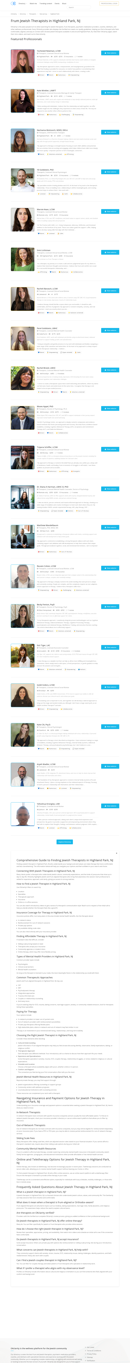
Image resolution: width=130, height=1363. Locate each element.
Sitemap (90, 1357)
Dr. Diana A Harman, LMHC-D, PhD (52, 487)
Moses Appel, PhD (45, 406)
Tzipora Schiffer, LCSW (47, 447)
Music (64, 3)
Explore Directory (65, 842)
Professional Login (109, 3)
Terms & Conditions (94, 1351)
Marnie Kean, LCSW (46, 209)
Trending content (45, 3)
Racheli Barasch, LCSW (47, 288)
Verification (91, 1361)
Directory (22, 3)
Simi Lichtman (43, 250)
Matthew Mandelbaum (47, 525)
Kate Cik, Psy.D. (44, 724)
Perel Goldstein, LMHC (47, 328)
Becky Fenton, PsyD (46, 604)
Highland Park (54, 14)
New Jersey (43, 14)
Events (57, 3)
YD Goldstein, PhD (45, 169)
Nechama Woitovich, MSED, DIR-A (52, 130)
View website (111, 53)
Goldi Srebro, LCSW (46, 685)
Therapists (32, 14)
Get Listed (90, 1347)
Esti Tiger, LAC (43, 645)
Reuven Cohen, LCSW (46, 566)
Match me (33, 3)
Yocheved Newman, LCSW (49, 51)
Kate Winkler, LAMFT (46, 90)
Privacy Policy (91, 1354)
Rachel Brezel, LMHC (46, 368)
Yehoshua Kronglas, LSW (48, 804)
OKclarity (14, 14)
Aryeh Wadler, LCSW (46, 764)
